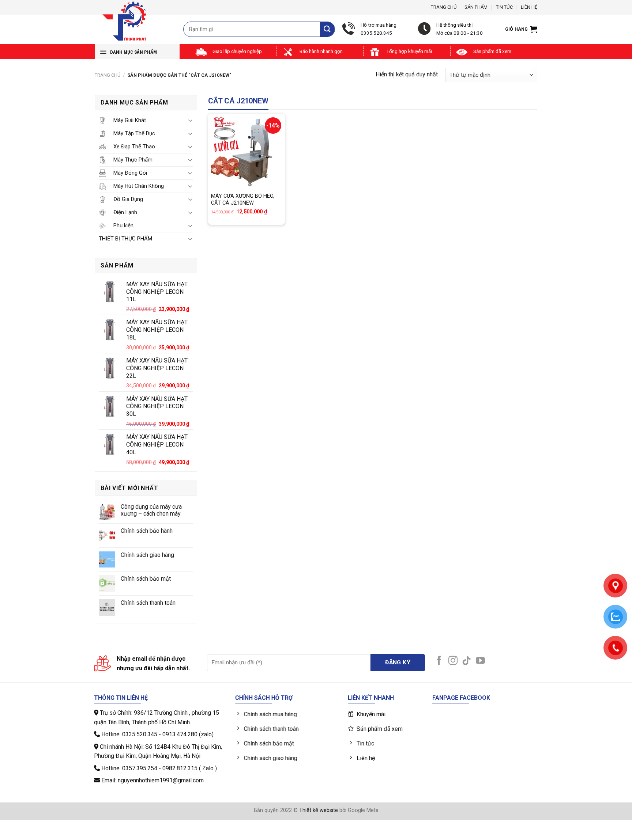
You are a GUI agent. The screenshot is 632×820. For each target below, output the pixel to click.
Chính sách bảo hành (147, 530)
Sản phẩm (476, 7)
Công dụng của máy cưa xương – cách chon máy (151, 510)
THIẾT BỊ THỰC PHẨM (125, 238)
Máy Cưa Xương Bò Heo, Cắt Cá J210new (242, 199)
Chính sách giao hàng (147, 554)
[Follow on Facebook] (439, 661)
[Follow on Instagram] (453, 661)
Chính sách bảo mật (146, 578)
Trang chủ (443, 7)
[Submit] (327, 29)
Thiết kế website (318, 810)
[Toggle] (190, 120)
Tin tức (504, 7)
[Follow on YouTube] (480, 661)
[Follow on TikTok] (466, 661)
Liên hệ (529, 7)
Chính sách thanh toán (148, 602)
